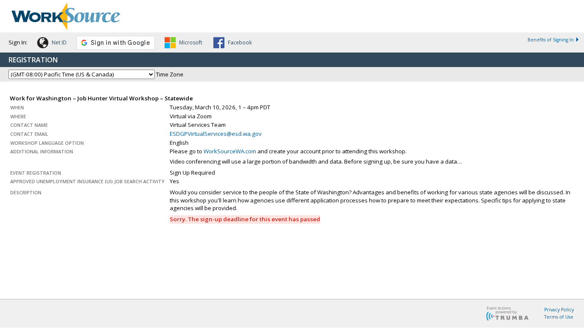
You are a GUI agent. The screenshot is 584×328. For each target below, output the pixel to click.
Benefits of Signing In (551, 40)
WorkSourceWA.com (230, 151)
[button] (52, 44)
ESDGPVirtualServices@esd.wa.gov (216, 134)
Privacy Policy (559, 310)
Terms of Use (559, 317)
